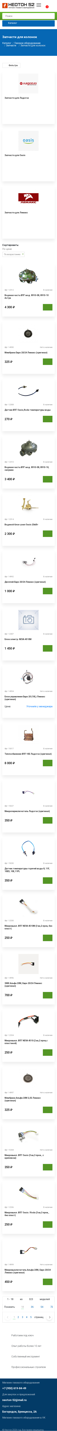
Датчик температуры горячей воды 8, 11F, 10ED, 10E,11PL (27, 869)
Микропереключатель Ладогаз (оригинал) (27, 811)
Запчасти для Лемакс (16, 212)
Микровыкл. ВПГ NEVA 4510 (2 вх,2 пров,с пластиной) (26, 1041)
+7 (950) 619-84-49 (14, 1388)
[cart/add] (47, 307)
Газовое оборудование (27, 43)
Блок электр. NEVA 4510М (18, 639)
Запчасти (11, 45)
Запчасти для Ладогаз (17, 98)
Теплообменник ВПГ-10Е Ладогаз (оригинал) (28, 754)
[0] (44, 5)
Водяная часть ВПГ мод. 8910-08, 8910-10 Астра (26, 296)
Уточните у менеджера (39, 706)
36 (32, 1306)
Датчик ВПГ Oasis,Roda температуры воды (28, 410)
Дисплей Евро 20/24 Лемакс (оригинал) (25, 582)
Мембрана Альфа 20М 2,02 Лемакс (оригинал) (23, 1099)
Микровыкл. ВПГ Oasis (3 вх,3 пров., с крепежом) (24, 1156)
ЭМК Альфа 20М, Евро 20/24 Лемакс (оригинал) (23, 984)
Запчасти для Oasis (15, 155)
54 (42, 1306)
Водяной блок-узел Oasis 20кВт (21, 524)
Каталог (12, 23)
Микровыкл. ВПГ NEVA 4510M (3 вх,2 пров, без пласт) (28, 927)
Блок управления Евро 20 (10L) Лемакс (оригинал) (25, 697)
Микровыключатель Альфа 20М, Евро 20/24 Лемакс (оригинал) (28, 1271)
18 (22, 1306)
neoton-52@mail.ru (14, 1400)
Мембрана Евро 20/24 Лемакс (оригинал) (26, 352)
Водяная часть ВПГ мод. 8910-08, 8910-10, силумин (27, 468)
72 (51, 1306)
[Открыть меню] (38, 4)
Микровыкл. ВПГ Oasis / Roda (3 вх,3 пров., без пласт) (27, 1213)
